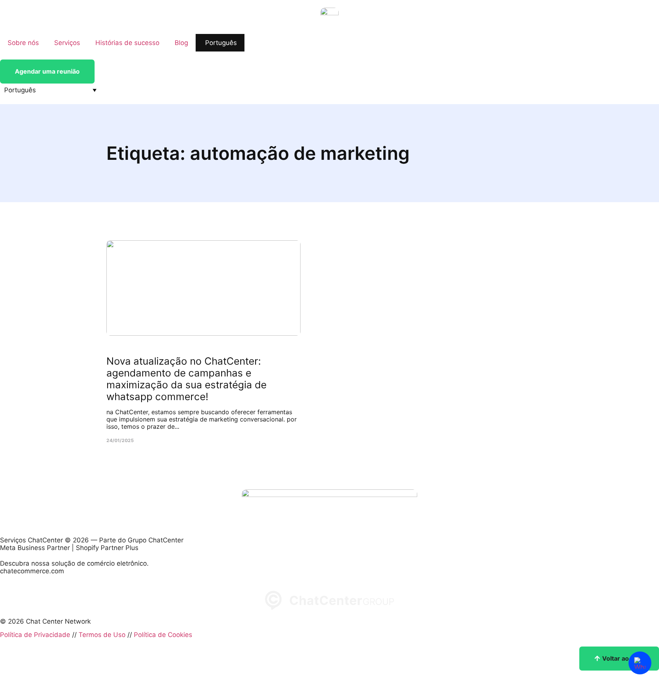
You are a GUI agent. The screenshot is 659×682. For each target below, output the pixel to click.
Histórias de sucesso (127, 43)
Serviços (67, 43)
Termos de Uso (102, 635)
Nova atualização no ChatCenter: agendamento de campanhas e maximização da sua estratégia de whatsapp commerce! (186, 379)
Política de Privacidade (35, 635)
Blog (181, 43)
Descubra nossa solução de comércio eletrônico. (74, 563)
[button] (50, 90)
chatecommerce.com (32, 571)
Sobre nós (23, 43)
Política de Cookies (163, 635)
